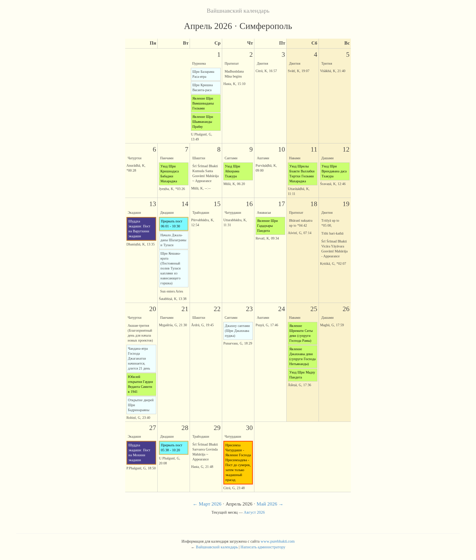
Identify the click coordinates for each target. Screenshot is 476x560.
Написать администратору (262, 547)
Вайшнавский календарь (238, 10)
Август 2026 (254, 512)
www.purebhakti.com (278, 541)
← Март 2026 (207, 504)
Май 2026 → (270, 504)
